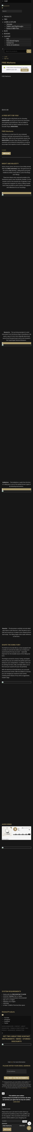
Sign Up (6, 58)
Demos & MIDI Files (12, 28)
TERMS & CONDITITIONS (17, 1028)
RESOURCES (11, 1030)
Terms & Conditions (12, 45)
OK (3, 1104)
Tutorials (9, 24)
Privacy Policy (24, 1087)
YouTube (6, 1017)
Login (6, 1)
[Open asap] (29, 1128)
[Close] (3, 1093)
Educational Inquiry (12, 41)
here (12, 1062)
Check (24, 1121)
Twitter (6, 1023)
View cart (24, 70)
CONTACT (17, 1026)
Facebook (7, 1021)
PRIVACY (4, 1030)
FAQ (7, 39)
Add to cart (6, 153)
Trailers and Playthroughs (14, 26)
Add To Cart (7, 1129)
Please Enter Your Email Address (16, 1066)
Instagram (7, 1019)
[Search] (29, 51)
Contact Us (10, 43)
